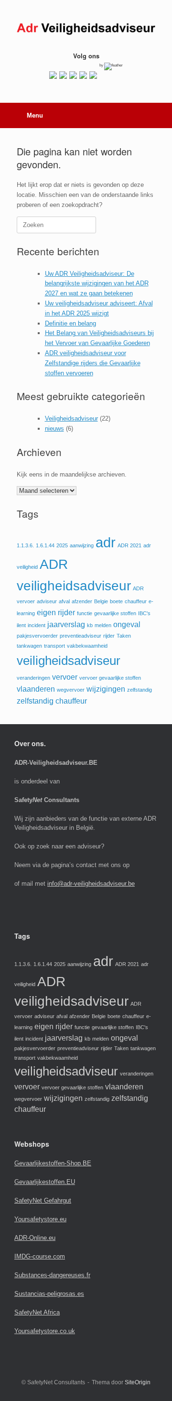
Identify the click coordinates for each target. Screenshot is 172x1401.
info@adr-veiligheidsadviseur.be (91, 883)
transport (54, 646)
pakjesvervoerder (37, 636)
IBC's (144, 613)
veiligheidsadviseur (68, 660)
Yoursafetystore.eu (40, 1219)
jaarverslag (66, 624)
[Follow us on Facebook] (53, 75)
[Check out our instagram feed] (93, 75)
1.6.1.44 (45, 545)
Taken (124, 636)
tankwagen (29, 646)
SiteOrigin (137, 1382)
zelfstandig (139, 690)
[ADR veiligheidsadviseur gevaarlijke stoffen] (86, 29)
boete (116, 601)
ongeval (126, 624)
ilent (21, 625)
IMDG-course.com (39, 1256)
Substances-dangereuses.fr (52, 1275)
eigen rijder (56, 612)
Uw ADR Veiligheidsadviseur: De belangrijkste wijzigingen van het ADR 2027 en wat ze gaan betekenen (97, 283)
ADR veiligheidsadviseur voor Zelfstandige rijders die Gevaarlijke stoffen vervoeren (92, 363)
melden (103, 625)
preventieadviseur (80, 636)
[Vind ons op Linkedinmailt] (73, 75)
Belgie (101, 601)
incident (36, 625)
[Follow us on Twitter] (63, 75)
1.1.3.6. (25, 545)
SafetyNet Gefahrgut (42, 1200)
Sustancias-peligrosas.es (49, 1293)
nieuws (54, 428)
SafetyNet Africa (37, 1312)
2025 (62, 545)
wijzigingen (105, 689)
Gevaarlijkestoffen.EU (44, 1181)
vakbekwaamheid (87, 646)
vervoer (64, 677)
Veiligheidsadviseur (71, 418)
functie (84, 613)
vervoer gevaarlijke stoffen (110, 678)
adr (106, 542)
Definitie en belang (70, 323)
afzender (82, 601)
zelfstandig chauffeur (52, 701)
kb (90, 625)
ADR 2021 (129, 545)
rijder (109, 636)
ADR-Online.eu (34, 1237)
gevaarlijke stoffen (115, 613)
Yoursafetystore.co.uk (44, 1331)
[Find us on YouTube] (83, 75)
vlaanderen (36, 689)
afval (64, 601)
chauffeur (136, 601)
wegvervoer (71, 690)
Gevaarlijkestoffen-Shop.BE (52, 1163)
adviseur (47, 601)
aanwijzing (82, 545)
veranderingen (33, 678)
